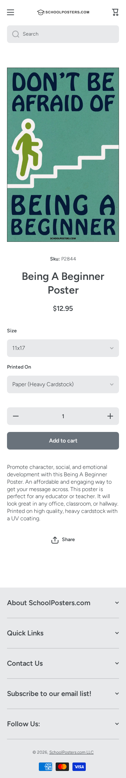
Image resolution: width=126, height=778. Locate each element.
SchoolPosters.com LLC (71, 752)
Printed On (19, 367)
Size (12, 331)
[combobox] (63, 34)
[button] (63, 540)
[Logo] (63, 12)
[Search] (13, 34)
